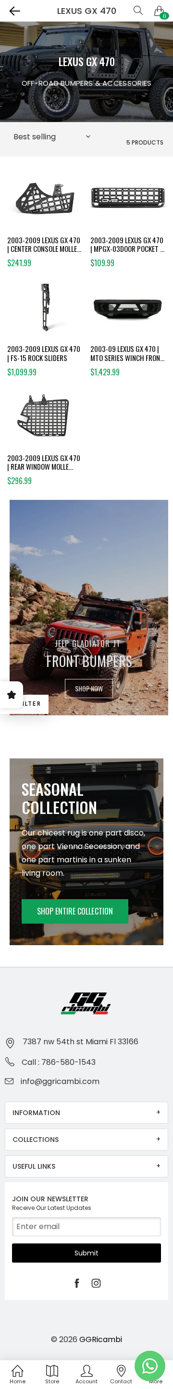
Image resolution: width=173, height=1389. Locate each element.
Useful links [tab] (33, 1166)
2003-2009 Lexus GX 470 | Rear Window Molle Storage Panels (43, 462)
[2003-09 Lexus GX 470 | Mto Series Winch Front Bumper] (128, 310)
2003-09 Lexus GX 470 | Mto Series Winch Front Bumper (127, 353)
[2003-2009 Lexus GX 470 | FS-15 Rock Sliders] (45, 310)
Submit (86, 1253)
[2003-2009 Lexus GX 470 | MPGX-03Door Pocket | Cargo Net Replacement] (128, 202)
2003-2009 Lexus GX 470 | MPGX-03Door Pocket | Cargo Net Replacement (126, 245)
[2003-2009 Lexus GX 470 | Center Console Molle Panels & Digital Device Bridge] (45, 202)
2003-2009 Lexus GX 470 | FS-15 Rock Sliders (43, 353)
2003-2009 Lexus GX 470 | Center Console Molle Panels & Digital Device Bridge (43, 245)
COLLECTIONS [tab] (35, 1139)
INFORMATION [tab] (36, 1112)
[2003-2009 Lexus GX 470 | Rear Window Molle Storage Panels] (45, 420)
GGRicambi (100, 1339)
